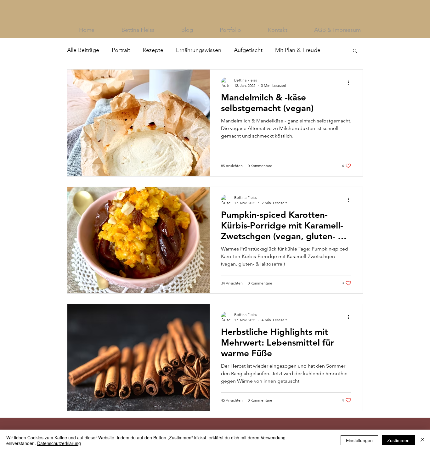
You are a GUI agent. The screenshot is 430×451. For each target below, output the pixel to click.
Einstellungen (359, 440)
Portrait (121, 50)
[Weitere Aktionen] (350, 82)
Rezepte (153, 50)
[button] (355, 51)
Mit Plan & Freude (297, 50)
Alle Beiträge (83, 50)
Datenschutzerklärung (59, 443)
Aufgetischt (248, 50)
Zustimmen (398, 440)
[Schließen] (422, 440)
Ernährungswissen (198, 50)
